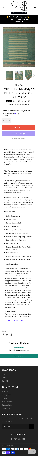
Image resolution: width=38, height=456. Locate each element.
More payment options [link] (18, 139)
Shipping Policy (7, 405)
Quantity (5, 116)
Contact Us (6, 408)
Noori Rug (10, 446)
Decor (4, 377)
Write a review (19, 356)
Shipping (11, 104)
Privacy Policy (6, 394)
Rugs (3, 374)
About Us (5, 391)
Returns (4, 398)
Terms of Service (7, 401)
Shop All (5, 381)
